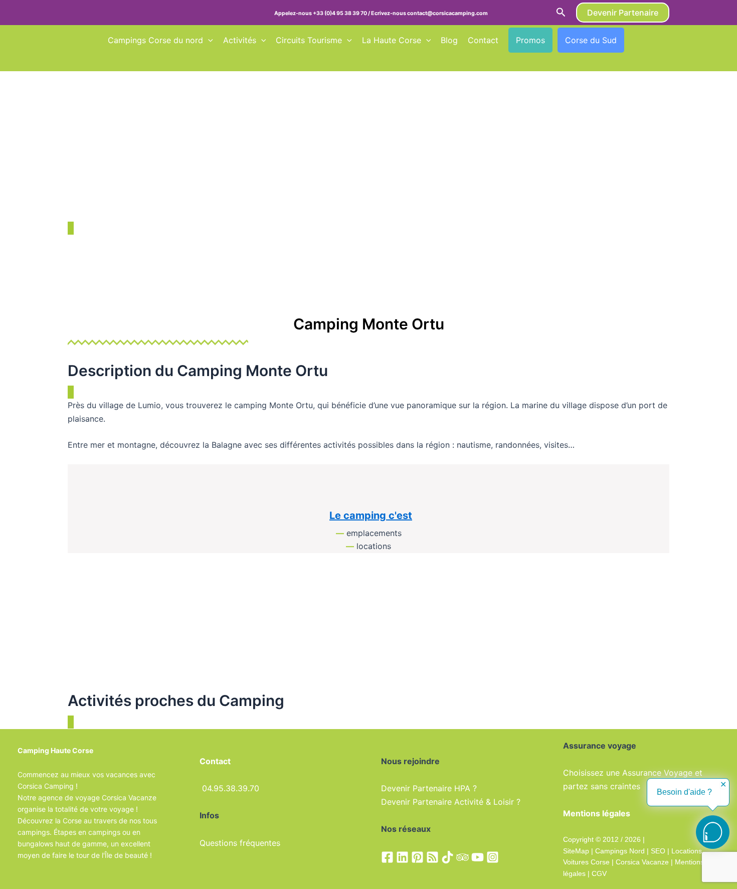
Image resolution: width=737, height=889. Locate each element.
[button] (561, 13)
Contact (483, 40)
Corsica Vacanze (642, 862)
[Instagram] (492, 857)
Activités (239, 40)
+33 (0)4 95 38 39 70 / (342, 13)
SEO (657, 851)
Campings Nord (620, 851)
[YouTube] (477, 857)
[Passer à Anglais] (652, 40)
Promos (530, 40)
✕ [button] (723, 785)
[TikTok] (447, 857)
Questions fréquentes (240, 843)
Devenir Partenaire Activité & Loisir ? (450, 802)
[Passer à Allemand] (112, 61)
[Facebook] (387, 857)
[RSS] (432, 857)
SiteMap (576, 851)
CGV (599, 873)
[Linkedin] (402, 857)
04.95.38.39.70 (230, 788)
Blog (449, 40)
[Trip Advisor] (462, 857)
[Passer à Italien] (131, 61)
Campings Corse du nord (155, 40)
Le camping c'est (370, 515)
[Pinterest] (417, 857)
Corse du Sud (591, 40)
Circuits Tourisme (309, 40)
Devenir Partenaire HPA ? (429, 788)
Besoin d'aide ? (684, 792)
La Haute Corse (391, 40)
